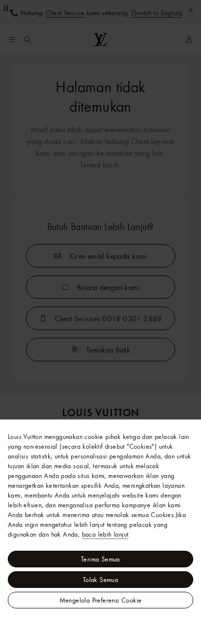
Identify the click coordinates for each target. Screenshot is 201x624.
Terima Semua (100, 559)
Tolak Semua (100, 579)
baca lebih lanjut (105, 534)
